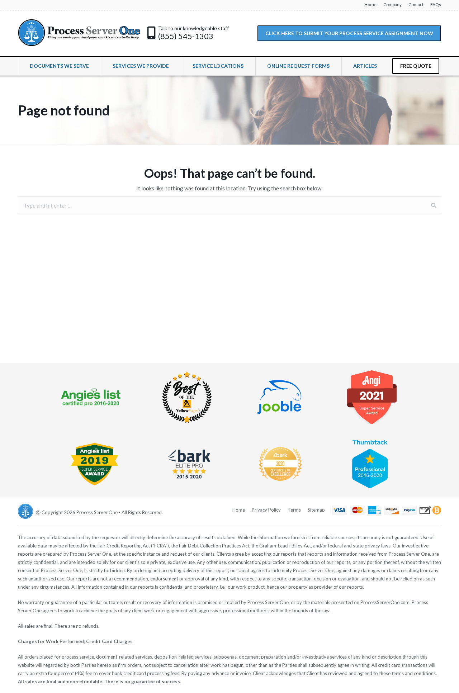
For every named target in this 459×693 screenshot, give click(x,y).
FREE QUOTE (415, 66)
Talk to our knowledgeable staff (193, 28)
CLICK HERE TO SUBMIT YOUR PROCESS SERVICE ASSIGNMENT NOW (349, 33)
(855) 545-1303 (185, 36)
